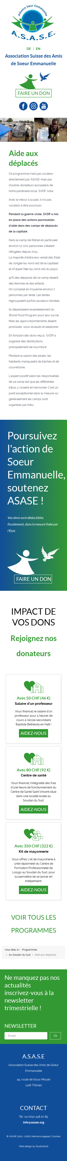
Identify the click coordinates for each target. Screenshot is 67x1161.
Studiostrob (42, 1146)
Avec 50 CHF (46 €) (33, 698)
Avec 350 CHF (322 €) (33, 846)
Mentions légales (40, 1136)
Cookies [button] (56, 1136)
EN (38, 49)
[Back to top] (33, 1153)
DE (29, 49)
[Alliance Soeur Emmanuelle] (33, 22)
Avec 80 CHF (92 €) (33, 770)
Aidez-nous (33, 733)
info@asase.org (33, 1122)
